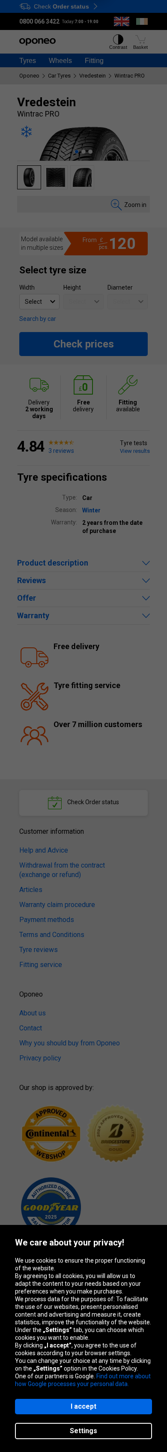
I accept (83, 1406)
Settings (83, 1431)
